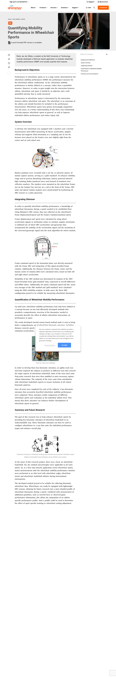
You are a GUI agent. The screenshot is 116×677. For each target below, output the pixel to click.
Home (9, 19)
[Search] (94, 7)
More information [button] (50, 345)
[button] (9, 55)
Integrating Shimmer (86, 65)
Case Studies (16, 19)
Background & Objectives (88, 60)
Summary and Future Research (89, 74)
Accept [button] (64, 345)
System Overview (85, 62)
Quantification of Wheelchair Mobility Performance (91, 70)
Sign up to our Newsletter (18, 2)
